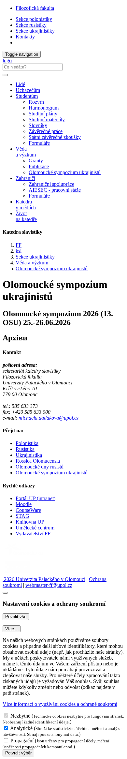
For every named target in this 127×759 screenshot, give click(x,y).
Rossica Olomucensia (38, 461)
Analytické (21, 728)
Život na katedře (26, 216)
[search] (5, 75)
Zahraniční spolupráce (51, 184)
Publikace (39, 166)
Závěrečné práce (46, 131)
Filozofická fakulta (35, 8)
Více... (11, 628)
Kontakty (25, 36)
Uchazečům (28, 90)
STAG (22, 516)
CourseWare (28, 510)
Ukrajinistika (29, 455)
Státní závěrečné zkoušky (55, 137)
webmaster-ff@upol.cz (48, 585)
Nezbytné (20, 716)
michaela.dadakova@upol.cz (48, 418)
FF (18, 245)
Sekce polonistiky (34, 19)
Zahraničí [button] (25, 178)
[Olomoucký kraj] (25, 556)
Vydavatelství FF (33, 533)
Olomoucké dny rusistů (40, 466)
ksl (18, 251)
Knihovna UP (30, 522)
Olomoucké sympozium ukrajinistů (65, 172)
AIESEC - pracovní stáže (55, 190)
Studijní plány (43, 113)
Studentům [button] (27, 96)
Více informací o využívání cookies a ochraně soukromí (60, 704)
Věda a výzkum (32, 262)
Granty (36, 160)
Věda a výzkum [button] (26, 151)
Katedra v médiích (26, 204)
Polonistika (27, 443)
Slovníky (38, 125)
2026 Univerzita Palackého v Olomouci (44, 579)
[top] (5, 593)
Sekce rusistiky (31, 25)
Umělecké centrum (35, 527)
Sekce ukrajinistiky (35, 31)
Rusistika (25, 449)
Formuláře (39, 143)
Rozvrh (36, 102)
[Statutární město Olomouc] (17, 573)
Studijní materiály (47, 119)
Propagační (22, 740)
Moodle (24, 504)
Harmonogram (44, 108)
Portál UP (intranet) (35, 498)
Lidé (20, 84)
